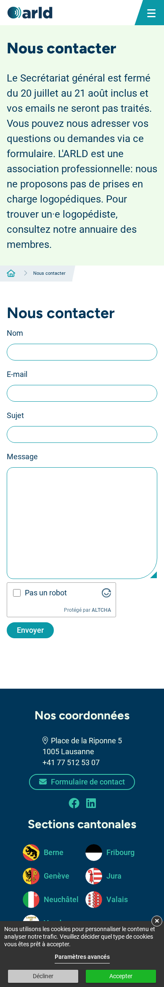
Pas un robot (46, 592)
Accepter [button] (120, 976)
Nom (15, 333)
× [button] (157, 921)
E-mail (17, 374)
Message (22, 456)
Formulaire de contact (87, 781)
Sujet (15, 415)
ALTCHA (101, 610)
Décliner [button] (43, 976)
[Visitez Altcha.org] (106, 592)
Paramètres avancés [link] (82, 956)
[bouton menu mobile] (151, 12)
